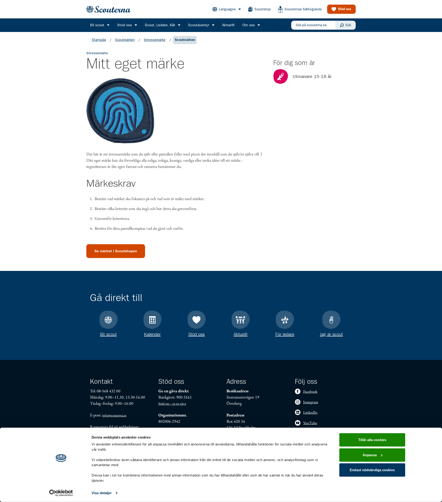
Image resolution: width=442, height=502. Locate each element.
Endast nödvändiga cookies (372, 470)
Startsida (99, 40)
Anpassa (370, 455)
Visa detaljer (102, 493)
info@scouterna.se (114, 415)
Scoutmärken (125, 40)
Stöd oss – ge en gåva (172, 403)
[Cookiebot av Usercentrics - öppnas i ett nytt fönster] (61, 493)
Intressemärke (155, 40)
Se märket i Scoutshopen (115, 251)
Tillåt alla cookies (372, 440)
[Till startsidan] (108, 9)
